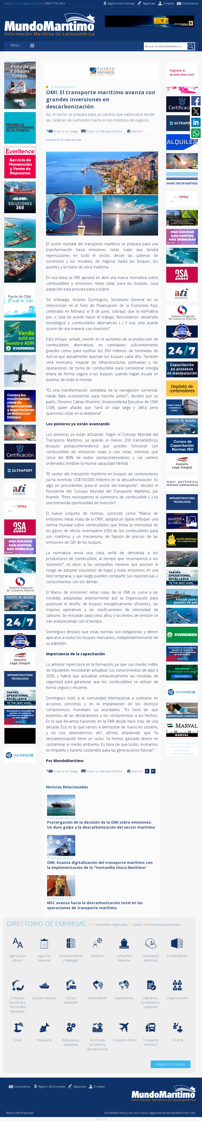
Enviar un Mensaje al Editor (104, 131)
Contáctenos (22, 1086)
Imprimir (137, 131)
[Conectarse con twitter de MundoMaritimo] (196, 111)
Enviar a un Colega (65, 131)
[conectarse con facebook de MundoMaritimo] (196, 101)
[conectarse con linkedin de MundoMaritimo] (196, 122)
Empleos (99, 1086)
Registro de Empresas (51, 1086)
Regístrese (79, 1086)
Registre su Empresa (170, 1064)
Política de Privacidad (19, 1113)
